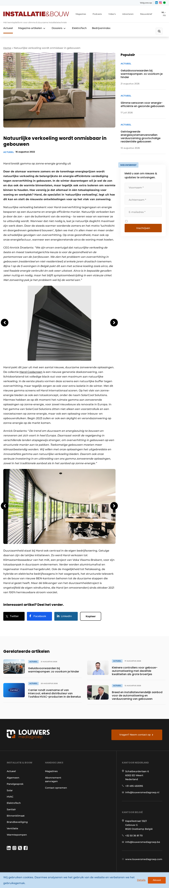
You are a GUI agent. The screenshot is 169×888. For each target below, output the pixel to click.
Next (114, 322)
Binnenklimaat (16, 815)
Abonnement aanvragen (53, 779)
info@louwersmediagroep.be (142, 842)
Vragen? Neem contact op (135, 734)
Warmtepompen (17, 834)
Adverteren (128, 14)
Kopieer (91, 616)
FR (164, 15)
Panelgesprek (15, 783)
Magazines (81, 14)
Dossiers (57, 28)
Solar (10, 790)
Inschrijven (143, 228)
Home (7, 47)
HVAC (10, 796)
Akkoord (157, 880)
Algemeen (13, 777)
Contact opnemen (56, 787)
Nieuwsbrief (146, 14)
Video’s (112, 14)
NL (163, 12)
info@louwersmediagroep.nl (142, 792)
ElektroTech (79, 28)
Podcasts (97, 14)
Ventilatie (12, 828)
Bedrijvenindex (101, 28)
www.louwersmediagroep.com (143, 859)
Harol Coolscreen (30, 372)
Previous (4, 322)
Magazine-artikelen (30, 28)
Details (141, 880)
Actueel (8, 28)
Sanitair (11, 809)
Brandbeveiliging (17, 822)
